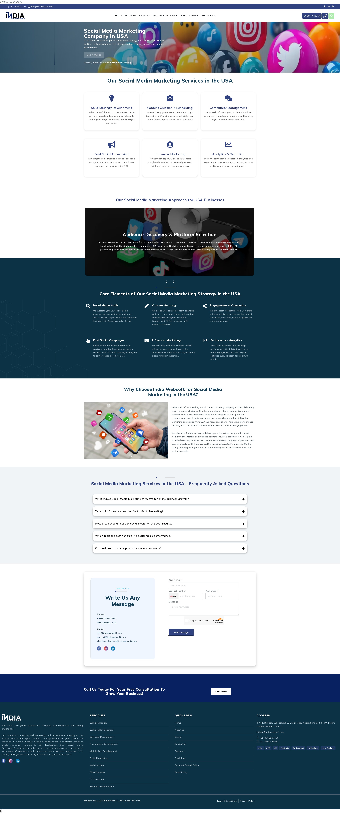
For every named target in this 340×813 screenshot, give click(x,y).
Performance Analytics (226, 340)
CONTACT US (208, 15)
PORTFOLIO (159, 15)
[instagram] (329, 6)
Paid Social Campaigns (108, 340)
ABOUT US (130, 15)
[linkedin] (333, 6)
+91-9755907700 (18, 6)
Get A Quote (94, 54)
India (260, 748)
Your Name (175, 580)
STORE (174, 15)
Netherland (313, 748)
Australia (285, 748)
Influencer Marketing (166, 340)
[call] (325, 16)
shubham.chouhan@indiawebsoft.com (117, 641)
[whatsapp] (331, 16)
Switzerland (298, 748)
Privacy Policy (247, 801)
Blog (183, 15)
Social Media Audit (105, 305)
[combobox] (173, 596)
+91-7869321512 (106, 622)
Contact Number (177, 591)
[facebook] (325, 6)
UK (275, 748)
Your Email (211, 591)
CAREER (193, 15)
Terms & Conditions (227, 801)
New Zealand (328, 748)
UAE (268, 748)
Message (174, 602)
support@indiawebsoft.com (111, 637)
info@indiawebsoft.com (42, 6)
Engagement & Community (228, 305)
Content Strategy (164, 305)
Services (97, 62)
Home (87, 62)
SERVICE (143, 15)
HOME (118, 15)
